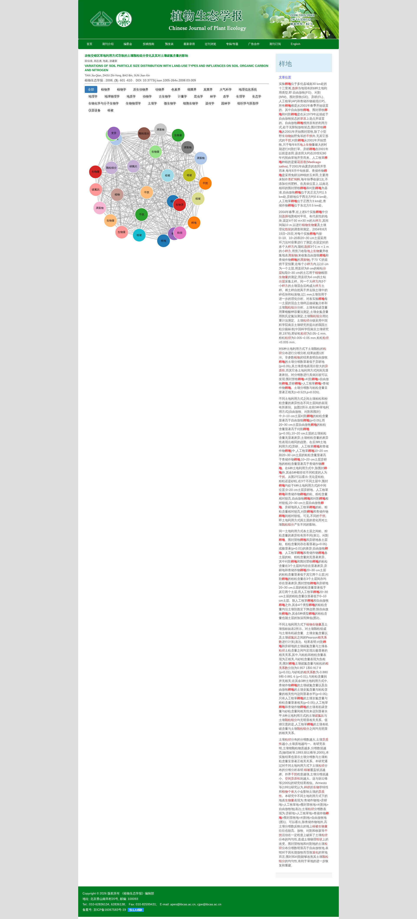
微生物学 (170, 103)
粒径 (306, 320)
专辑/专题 (232, 44)
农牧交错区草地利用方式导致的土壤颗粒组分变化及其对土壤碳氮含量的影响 (136, 55)
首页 (89, 44)
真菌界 (208, 89)
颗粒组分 (291, 307)
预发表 (169, 44)
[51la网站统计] (136, 909)
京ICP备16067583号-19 (109, 909)
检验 (297, 357)
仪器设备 (94, 110)
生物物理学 (133, 103)
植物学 (121, 89)
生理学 (240, 96)
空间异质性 (292, 778)
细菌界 (192, 89)
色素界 (175, 89)
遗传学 (209, 103)
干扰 (309, 136)
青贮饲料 (294, 179)
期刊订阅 (275, 44)
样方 (318, 220)
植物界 (105, 89)
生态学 (256, 96)
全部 (91, 89)
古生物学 (165, 96)
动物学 (147, 96)
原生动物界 (140, 89)
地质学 (131, 96)
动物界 (159, 89)
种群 (307, 787)
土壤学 (152, 103)
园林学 (225, 103)
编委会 (128, 44)
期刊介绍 (108, 44)
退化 (315, 852)
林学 (213, 96)
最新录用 (189, 44)
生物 (316, 787)
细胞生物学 (190, 103)
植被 (111, 110)
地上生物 (306, 144)
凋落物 (292, 255)
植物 (305, 225)
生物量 (312, 225)
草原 (303, 118)
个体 (291, 791)
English (295, 44)
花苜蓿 (301, 162)
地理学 (93, 96)
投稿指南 (148, 44)
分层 (282, 281)
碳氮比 (292, 637)
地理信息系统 (248, 89)
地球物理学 (112, 96)
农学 (226, 96)
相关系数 (310, 672)
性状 (288, 229)
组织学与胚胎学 (248, 103)
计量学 (182, 96)
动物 (288, 136)
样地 (288, 84)
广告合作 (254, 44)
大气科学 (226, 89)
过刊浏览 (210, 44)
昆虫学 (198, 96)
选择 (295, 88)
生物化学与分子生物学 (103, 103)
